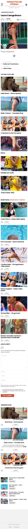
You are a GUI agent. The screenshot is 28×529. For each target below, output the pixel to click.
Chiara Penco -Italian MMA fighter (13, 219)
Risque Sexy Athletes (17, 200)
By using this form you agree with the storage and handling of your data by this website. (14, 391)
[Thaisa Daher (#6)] (14, 183)
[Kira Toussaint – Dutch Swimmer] (14, 232)
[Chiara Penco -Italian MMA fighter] (14, 209)
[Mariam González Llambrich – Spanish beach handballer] (14, 326)
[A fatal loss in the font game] (14, 123)
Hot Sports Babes (7, 91)
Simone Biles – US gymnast (10, 313)
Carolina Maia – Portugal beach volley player (12, 265)
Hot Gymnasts (6, 150)
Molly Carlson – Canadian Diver (12, 113)
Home (10, 527)
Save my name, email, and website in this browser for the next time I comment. (13, 386)
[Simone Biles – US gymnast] (14, 303)
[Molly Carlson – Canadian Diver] (14, 104)
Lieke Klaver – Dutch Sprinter (11, 93)
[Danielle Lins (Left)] (14, 163)
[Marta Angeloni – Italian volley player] (14, 279)
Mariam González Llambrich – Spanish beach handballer (11, 337)
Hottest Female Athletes (14, 3)
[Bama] (14, 143)
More (24, 446)
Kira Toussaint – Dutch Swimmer (12, 242)
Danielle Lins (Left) (7, 173)
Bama (3, 153)
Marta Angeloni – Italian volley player (11, 290)
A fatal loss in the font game (11, 133)
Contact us (16, 527)
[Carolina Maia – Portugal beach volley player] (14, 255)
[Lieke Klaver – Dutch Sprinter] (14, 84)
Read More (12, 481)
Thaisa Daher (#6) (7, 193)
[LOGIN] (26, 4)
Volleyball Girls (6, 130)
